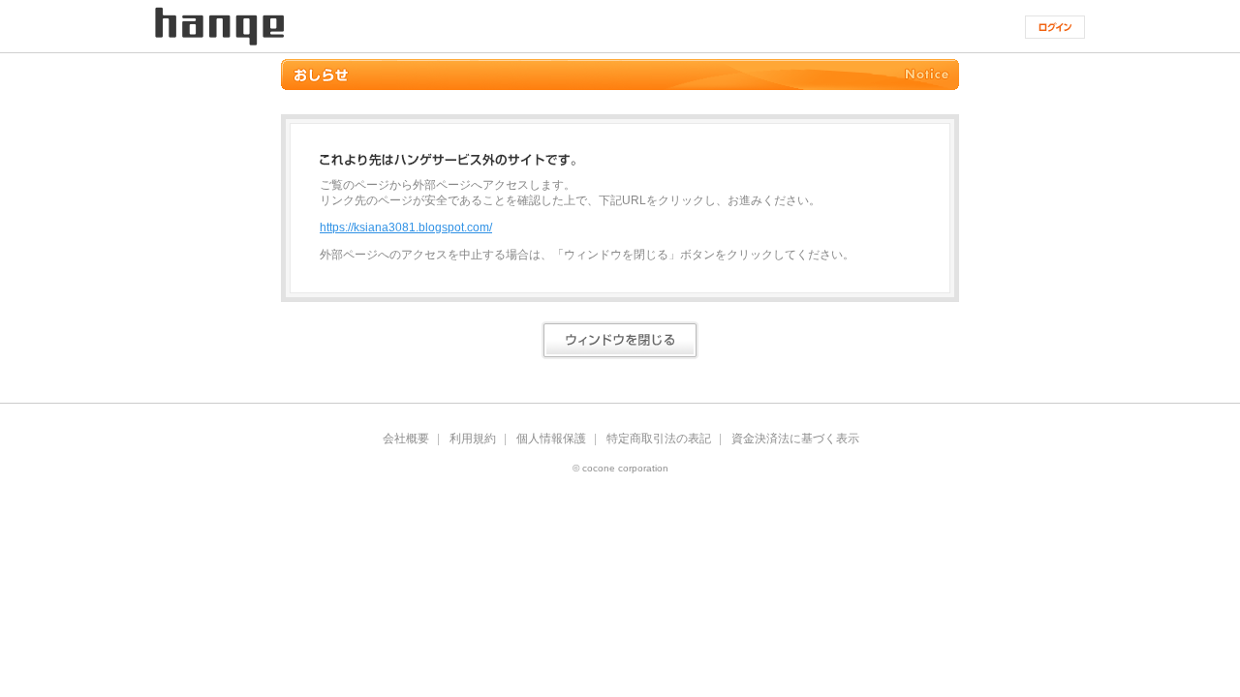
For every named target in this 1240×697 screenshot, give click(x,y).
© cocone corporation (620, 468)
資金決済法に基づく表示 (795, 438)
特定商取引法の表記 (658, 438)
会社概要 (406, 438)
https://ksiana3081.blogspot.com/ (406, 227)
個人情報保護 (551, 438)
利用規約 (473, 438)
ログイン (1055, 27)
